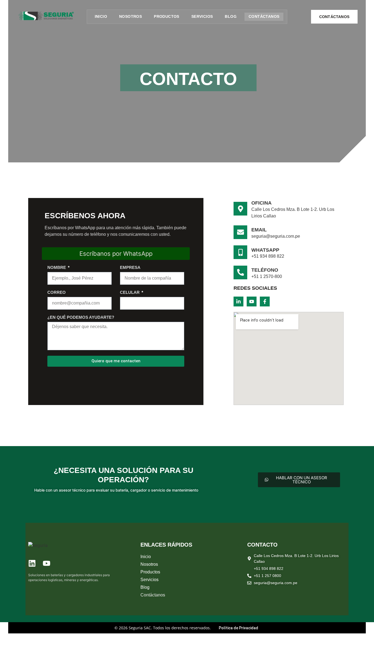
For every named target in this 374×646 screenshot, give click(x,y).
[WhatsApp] (240, 252)
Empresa (130, 267)
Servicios (202, 16)
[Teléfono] (240, 272)
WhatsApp (265, 250)
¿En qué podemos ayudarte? (80, 317)
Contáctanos (264, 16)
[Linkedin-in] (238, 301)
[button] (189, 572)
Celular (130, 292)
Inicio (101, 16)
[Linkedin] (32, 563)
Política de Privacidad (238, 628)
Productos (166, 16)
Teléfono (264, 270)
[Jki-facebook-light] (61, 563)
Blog (231, 16)
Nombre (57, 267)
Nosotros (130, 16)
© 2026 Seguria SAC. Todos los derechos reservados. (163, 627)
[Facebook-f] (265, 301)
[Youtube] (252, 301)
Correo (56, 292)
